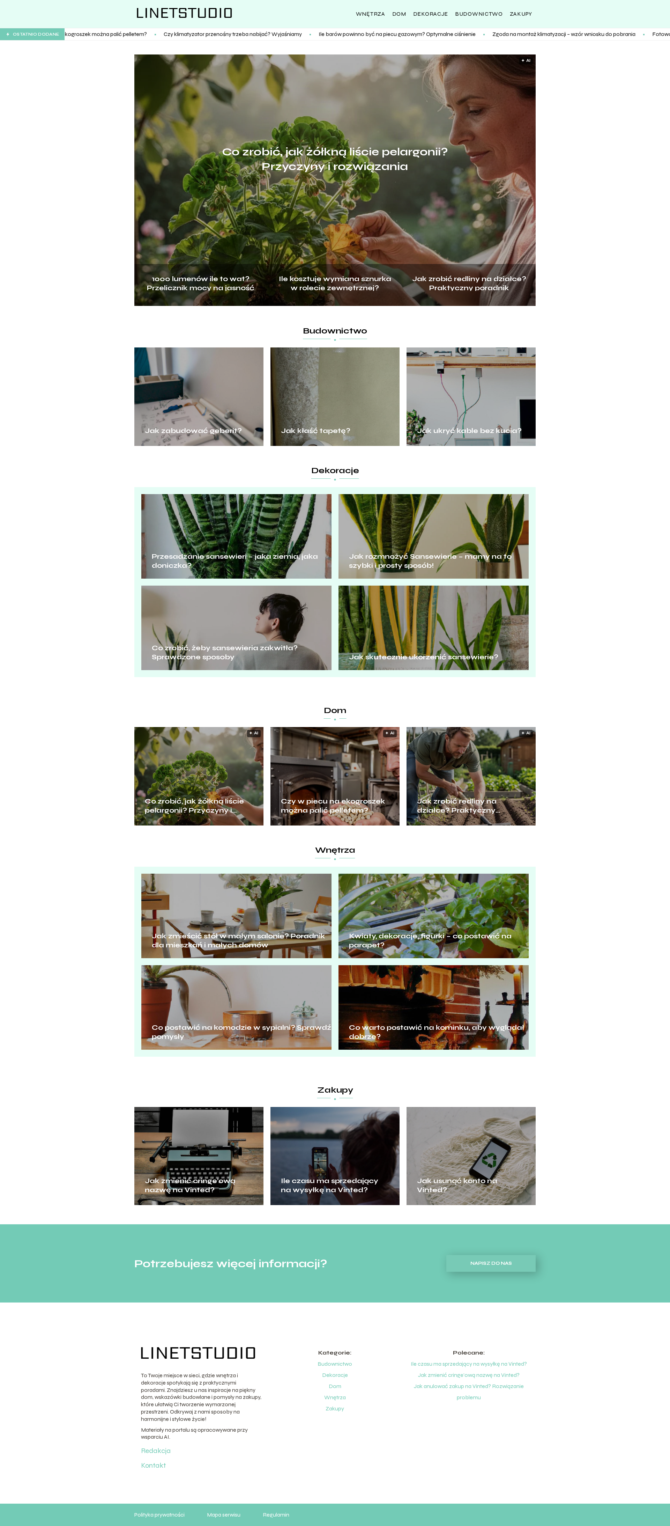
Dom (399, 13)
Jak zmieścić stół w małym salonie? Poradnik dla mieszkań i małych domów (238, 940)
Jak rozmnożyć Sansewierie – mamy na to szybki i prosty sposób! (430, 561)
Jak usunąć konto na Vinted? (457, 1185)
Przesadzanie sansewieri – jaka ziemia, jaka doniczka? (235, 561)
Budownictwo (479, 13)
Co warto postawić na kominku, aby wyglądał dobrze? (436, 1032)
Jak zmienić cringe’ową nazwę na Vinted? (190, 1185)
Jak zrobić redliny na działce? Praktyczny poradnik (469, 282)
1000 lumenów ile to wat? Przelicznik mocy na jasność (200, 282)
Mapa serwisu (223, 1514)
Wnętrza (370, 13)
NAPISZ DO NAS (491, 1263)
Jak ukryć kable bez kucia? (469, 430)
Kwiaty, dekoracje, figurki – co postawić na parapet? (430, 940)
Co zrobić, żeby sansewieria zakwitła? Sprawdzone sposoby (225, 652)
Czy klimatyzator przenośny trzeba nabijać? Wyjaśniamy (124, 34)
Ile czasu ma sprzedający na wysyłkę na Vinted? (329, 1185)
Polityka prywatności (159, 1514)
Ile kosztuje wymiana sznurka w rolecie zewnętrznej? (335, 282)
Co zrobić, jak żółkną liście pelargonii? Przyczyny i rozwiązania (335, 159)
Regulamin (276, 1514)
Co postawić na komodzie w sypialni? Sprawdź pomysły (241, 1032)
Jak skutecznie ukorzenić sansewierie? (423, 657)
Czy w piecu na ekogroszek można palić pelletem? (333, 806)
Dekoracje (430, 13)
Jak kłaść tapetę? (315, 430)
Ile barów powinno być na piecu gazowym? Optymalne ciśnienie (288, 34)
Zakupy (521, 13)
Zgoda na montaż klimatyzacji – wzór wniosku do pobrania (455, 34)
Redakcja (156, 1450)
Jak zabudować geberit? (193, 430)
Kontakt (153, 1465)
